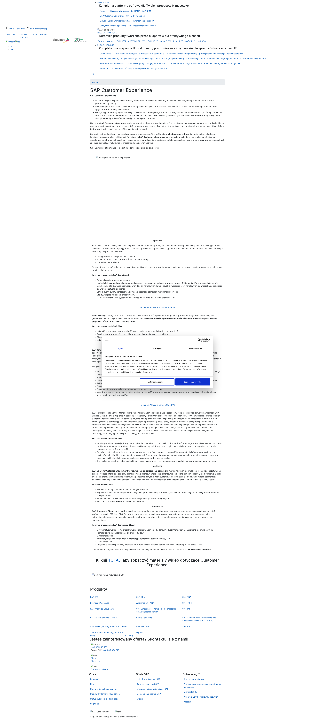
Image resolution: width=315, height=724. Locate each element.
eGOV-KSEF (121, 41)
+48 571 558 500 (17, 28)
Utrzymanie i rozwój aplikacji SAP (115, 25)
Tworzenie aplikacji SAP (144, 21)
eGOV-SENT (152, 41)
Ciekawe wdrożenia (24, 36)
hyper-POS (178, 41)
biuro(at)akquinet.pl (39, 28)
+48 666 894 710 (111, 650)
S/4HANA (135, 11)
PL (12, 46)
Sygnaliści (95, 703)
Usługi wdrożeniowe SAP (119, 21)
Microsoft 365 (190, 692)
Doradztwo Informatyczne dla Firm (185, 63)
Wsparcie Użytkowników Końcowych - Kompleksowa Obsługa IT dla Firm (134, 68)
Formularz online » (99, 669)
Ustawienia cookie (156, 382)
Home (95, 82)
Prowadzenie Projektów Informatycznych (223, 63)
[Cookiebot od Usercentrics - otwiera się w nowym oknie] (199, 340)
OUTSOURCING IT (105, 45)
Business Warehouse (119, 11)
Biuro (93, 658)
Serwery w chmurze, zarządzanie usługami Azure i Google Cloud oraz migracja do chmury (142, 58)
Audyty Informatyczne (156, 63)
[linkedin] (10, 41)
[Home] (70, 39)
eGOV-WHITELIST (136, 41)
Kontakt (43, 34)
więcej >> (141, 16)
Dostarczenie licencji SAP (145, 25)
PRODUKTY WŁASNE (107, 32)
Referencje (95, 679)
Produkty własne (106, 41)
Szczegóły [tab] (157, 348)
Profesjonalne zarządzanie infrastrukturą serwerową (140, 53)
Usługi (103, 21)
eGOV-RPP (190, 41)
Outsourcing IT (107, 53)
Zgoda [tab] (120, 348)
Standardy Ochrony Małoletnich (105, 694)
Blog (92, 684)
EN (12, 49)
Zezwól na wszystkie (193, 382)
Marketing (95, 661)
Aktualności (12, 34)
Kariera (35, 34)
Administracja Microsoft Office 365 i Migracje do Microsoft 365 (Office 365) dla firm (226, 58)
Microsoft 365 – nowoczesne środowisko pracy (122, 63)
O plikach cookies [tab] (194, 348)
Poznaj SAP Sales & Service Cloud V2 (157, 307)
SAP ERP (130, 16)
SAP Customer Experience (112, 16)
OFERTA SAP (103, 2)
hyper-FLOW (165, 41)
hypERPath (202, 41)
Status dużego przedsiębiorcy (104, 699)
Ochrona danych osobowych (103, 689)
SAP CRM (146, 11)
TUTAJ (114, 560)
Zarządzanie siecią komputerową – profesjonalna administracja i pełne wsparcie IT (204, 53)
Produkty (104, 11)
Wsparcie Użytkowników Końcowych (201, 697)
